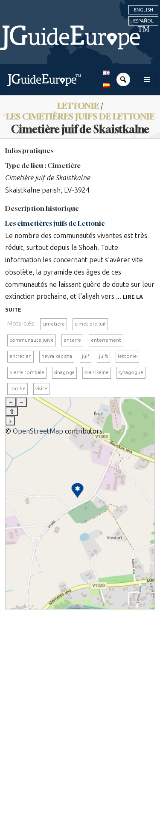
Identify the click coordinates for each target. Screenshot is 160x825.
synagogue (131, 372)
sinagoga (64, 372)
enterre (72, 340)
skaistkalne (96, 372)
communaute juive (31, 340)
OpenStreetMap (38, 431)
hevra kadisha (56, 356)
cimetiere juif (90, 324)
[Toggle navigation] (147, 79)
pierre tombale (26, 372)
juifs (103, 356)
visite (41, 388)
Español (143, 21)
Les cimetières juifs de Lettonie (55, 223)
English (143, 10)
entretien (20, 356)
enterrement (106, 340)
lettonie (127, 356)
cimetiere (53, 324)
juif (85, 356)
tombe (17, 388)
